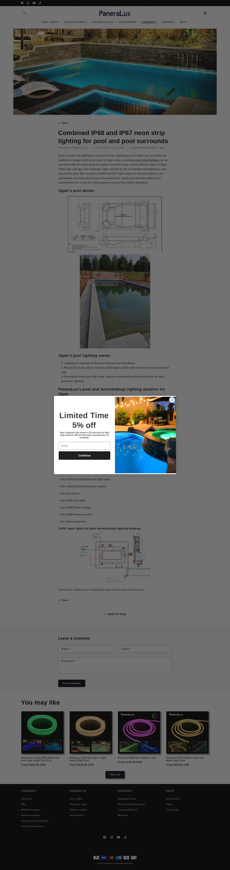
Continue (84, 455)
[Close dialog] (172, 400)
